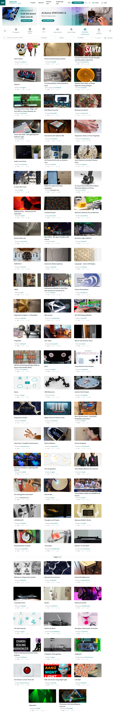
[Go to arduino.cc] (2, 2)
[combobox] (48, 37)
